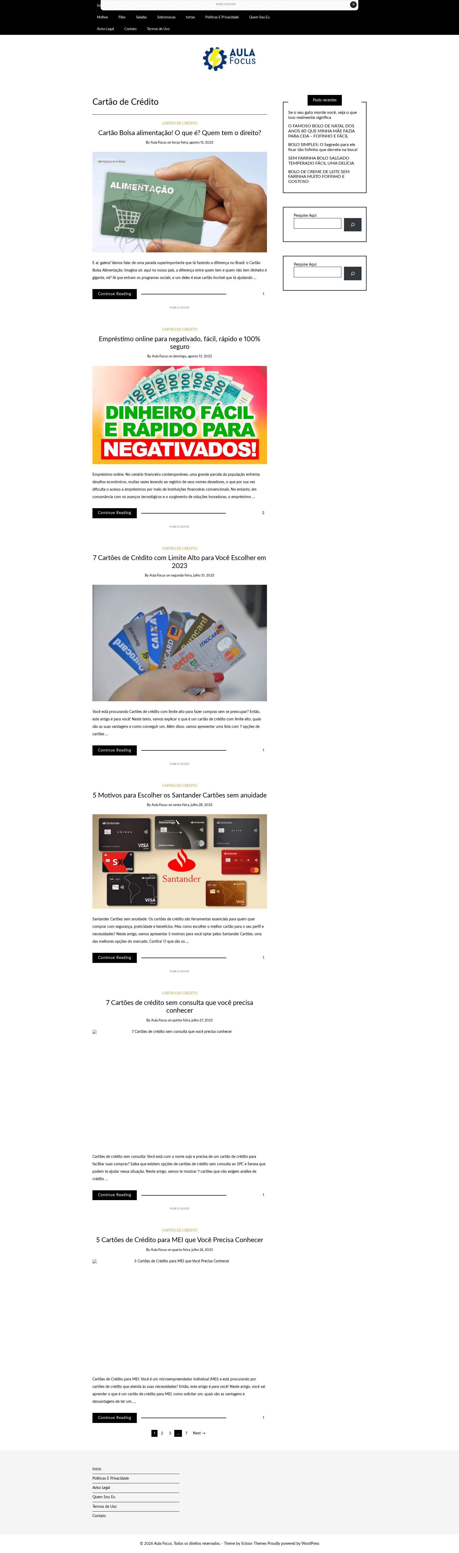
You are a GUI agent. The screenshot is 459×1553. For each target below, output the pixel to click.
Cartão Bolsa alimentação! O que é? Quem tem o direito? (179, 133)
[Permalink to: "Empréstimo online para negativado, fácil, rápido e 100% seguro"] (179, 415)
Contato (130, 29)
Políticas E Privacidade (222, 17)
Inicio (96, 1469)
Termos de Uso (158, 29)
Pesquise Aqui (305, 216)
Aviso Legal (105, 29)
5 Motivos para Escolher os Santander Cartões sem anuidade (180, 795)
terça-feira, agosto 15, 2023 (192, 142)
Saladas (141, 17)
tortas (190, 17)
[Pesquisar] (352, 225)
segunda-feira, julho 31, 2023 (192, 575)
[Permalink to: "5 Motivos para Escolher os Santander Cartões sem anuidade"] (179, 861)
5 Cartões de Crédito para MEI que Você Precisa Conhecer (179, 1240)
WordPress (310, 1544)
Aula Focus (159, 142)
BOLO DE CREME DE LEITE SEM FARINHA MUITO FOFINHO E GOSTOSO (319, 177)
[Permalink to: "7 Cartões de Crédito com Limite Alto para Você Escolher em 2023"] (179, 643)
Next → (199, 1433)
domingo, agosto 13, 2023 (192, 356)
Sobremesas (166, 17)
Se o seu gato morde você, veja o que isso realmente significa (322, 115)
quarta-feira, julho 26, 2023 (192, 1250)
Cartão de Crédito (179, 123)
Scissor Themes (253, 1544)
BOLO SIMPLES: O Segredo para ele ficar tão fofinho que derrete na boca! (323, 147)
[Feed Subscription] (164, 102)
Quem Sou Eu (259, 17)
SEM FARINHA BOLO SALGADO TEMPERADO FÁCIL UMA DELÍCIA (321, 160)
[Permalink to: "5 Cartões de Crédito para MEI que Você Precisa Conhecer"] (179, 1314)
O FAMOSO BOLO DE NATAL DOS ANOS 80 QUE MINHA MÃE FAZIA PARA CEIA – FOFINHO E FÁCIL (321, 131)
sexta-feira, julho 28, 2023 (192, 805)
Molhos (102, 17)
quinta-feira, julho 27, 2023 (192, 1020)
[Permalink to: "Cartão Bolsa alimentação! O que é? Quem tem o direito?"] (179, 202)
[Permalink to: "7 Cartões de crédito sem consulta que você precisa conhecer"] (179, 1087)
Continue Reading (114, 294)
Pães (122, 17)
